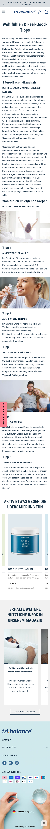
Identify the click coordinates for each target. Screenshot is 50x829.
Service (6, 740)
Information (9, 747)
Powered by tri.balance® (25, 827)
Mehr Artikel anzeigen (25, 711)
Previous (4, 554)
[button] (3, 414)
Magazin (15, 268)
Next (46, 554)
